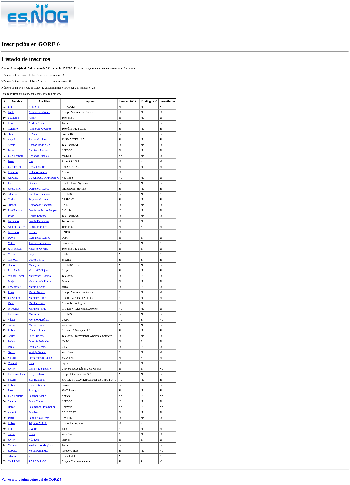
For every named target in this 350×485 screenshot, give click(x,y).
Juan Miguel (15, 248)
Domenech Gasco (39, 188)
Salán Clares (36, 401)
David (11, 237)
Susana (12, 357)
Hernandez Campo (39, 237)
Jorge (11, 215)
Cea (31, 161)
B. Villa (33, 134)
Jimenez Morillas (38, 248)
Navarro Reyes (37, 330)
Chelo (11, 265)
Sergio (11, 144)
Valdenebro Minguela (41, 445)
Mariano (13, 445)
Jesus (11, 417)
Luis (10, 123)
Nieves (12, 204)
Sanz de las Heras (39, 417)
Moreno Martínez (39, 319)
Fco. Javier (14, 286)
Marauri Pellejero (38, 270)
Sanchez (33, 412)
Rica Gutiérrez (37, 385)
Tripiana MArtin (38, 423)
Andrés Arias (36, 123)
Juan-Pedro (14, 166)
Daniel (11, 406)
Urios (32, 434)
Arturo (11, 325)
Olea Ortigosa (37, 335)
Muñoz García (37, 325)
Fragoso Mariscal (38, 199)
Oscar (11, 352)
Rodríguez (35, 390)
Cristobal (13, 259)
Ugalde (33, 428)
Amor (32, 117)
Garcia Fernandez (39, 221)
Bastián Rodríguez (39, 144)
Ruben (11, 423)
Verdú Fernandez (38, 450)
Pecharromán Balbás (40, 357)
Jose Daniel (14, 188)
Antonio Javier (16, 226)
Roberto (12, 330)
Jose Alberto (15, 297)
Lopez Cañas (36, 259)
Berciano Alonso (38, 150)
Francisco (13, 314)
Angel (11, 139)
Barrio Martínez (38, 139)
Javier (11, 150)
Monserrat (34, 314)
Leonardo (13, 117)
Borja (11, 281)
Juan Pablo (14, 270)
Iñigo (11, 346)
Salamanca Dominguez (42, 406)
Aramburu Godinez (40, 128)
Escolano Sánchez (39, 194)
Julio (10, 106)
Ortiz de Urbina (38, 346)
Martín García (37, 292)
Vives (32, 456)
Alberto (12, 194)
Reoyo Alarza (36, 374)
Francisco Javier (17, 374)
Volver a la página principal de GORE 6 (31, 479)
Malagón (34, 265)
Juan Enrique (15, 395)
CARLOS (14, 461)
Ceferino (13, 128)
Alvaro (12, 456)
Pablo (11, 112)
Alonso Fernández (39, 112)
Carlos (11, 335)
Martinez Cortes (38, 297)
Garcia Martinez (38, 226)
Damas (33, 183)
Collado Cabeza (38, 172)
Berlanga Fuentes (39, 155)
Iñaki (11, 303)
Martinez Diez (37, 303)
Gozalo (33, 232)
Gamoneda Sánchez (40, 204)
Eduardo (13, 172)
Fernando (13, 221)
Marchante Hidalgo (40, 275)
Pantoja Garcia (37, 352)
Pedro (11, 341)
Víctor (11, 319)
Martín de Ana (37, 286)
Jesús (11, 161)
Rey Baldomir (37, 379)
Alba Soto (34, 106)
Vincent (12, 363)
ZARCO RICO (38, 461)
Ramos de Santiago (40, 368)
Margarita (13, 308)
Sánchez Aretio (37, 395)
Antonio (12, 412)
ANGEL (13, 177)
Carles (11, 199)
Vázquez (34, 439)
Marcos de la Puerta (40, 281)
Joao (10, 183)
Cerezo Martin (37, 166)
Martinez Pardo (37, 308)
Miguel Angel (16, 275)
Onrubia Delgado (39, 341)
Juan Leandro (16, 155)
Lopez (32, 254)
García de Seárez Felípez (43, 210)
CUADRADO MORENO (44, 177)
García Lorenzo (38, 215)
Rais (31, 363)
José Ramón (15, 210)
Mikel (11, 243)
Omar (11, 134)
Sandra (12, 401)
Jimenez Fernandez (40, 243)
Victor (11, 254)
